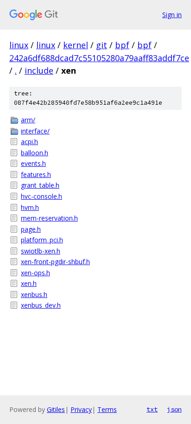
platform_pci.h (42, 239)
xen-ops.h (35, 272)
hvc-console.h (41, 196)
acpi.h (29, 141)
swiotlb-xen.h (40, 251)
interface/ (35, 131)
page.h (31, 229)
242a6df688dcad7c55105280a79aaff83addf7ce (99, 57)
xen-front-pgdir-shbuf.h (55, 261)
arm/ (28, 119)
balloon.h (34, 152)
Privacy (81, 409)
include (39, 70)
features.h (36, 174)
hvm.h (30, 207)
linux (18, 45)
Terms (107, 409)
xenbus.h (34, 294)
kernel (75, 45)
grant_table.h (40, 185)
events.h (33, 163)
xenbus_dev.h (41, 305)
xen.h (29, 283)
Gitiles (56, 409)
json (174, 409)
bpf (122, 45)
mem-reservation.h (49, 218)
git (101, 45)
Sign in (172, 14)
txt (152, 409)
